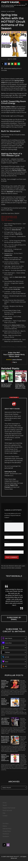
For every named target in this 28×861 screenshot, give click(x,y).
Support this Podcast (9, 808)
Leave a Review (17, 359)
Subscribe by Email (14, 618)
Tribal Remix (18, 234)
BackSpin (10, 191)
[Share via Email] (12, 64)
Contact (5, 815)
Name (7, 534)
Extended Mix (16, 229)
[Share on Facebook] (5, 64)
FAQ (4, 813)
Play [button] (5, 74)
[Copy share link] (9, 64)
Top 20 (5, 805)
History (5, 826)
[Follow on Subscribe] (8, 844)
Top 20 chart (18, 201)
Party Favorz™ (14, 856)
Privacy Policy (7, 831)
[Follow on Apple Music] (4, 844)
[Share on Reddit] (15, 64)
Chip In (14, 362)
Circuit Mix (16, 289)
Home (4, 802)
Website (7, 549)
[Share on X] (2, 64)
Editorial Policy (7, 828)
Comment (8, 521)
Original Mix (8, 255)
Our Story (5, 823)
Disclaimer (6, 836)
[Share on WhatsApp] (19, 64)
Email (7, 541)
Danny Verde (16, 325)
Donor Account (7, 810)
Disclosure (6, 833)
